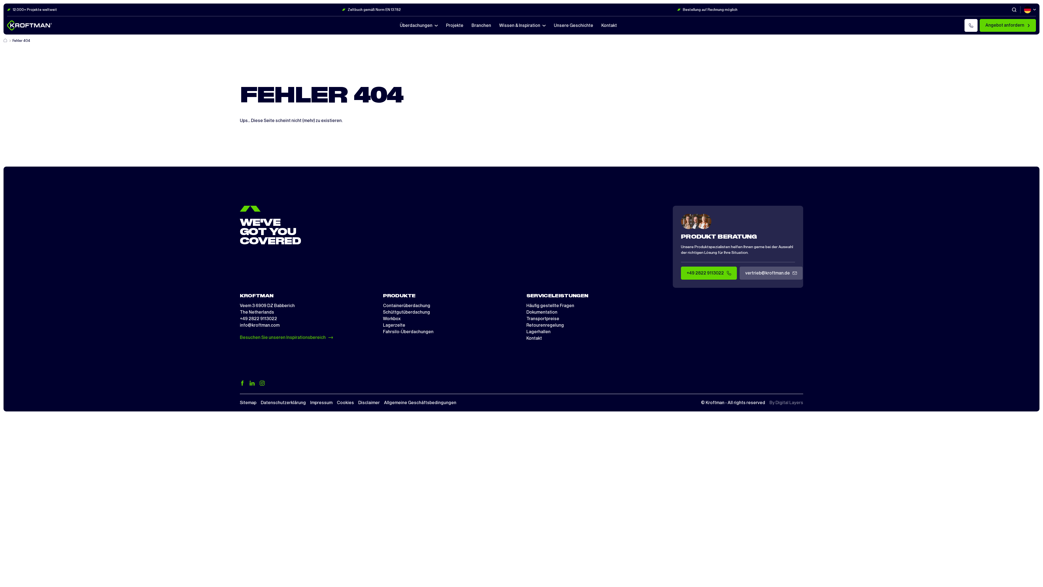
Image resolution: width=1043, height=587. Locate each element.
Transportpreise (542, 318)
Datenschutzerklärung (283, 402)
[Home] (6, 41)
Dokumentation (541, 312)
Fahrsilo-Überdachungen (408, 331)
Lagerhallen (538, 331)
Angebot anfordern (1004, 25)
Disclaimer (369, 402)
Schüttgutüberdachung (406, 312)
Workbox (392, 318)
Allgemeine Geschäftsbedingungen (420, 402)
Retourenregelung (545, 325)
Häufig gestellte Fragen (550, 305)
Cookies (345, 402)
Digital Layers (789, 402)
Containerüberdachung (406, 305)
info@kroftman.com (259, 325)
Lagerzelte (394, 325)
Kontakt (534, 338)
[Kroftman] (29, 25)
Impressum (321, 402)
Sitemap (248, 402)
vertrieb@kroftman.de (767, 273)
